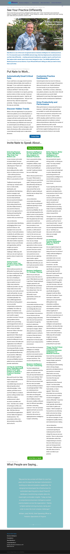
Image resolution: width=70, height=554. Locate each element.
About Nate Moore (45, 2)
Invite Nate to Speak (35, 458)
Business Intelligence (24, 2)
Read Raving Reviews (35, 148)
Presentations (35, 2)
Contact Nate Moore (56, 2)
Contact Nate (35, 136)
